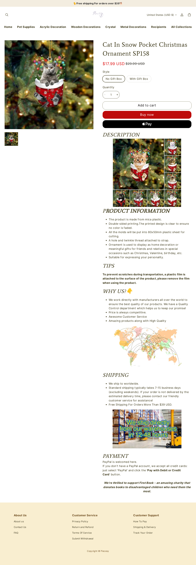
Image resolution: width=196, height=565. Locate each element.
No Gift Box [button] (114, 78)
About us (19, 521)
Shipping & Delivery (144, 527)
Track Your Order (143, 532)
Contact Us (20, 527)
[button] (7, 15)
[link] (26, 27)
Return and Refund (82, 527)
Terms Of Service (82, 532)
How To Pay (140, 521)
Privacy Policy (80, 521)
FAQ (16, 532)
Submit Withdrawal (82, 538)
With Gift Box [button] (139, 78)
